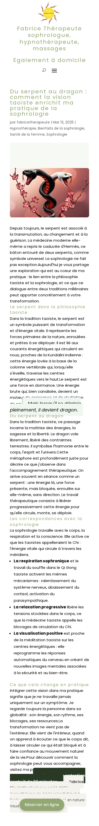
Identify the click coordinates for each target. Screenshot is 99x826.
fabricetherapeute (33, 122)
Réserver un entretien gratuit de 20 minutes (47, 778)
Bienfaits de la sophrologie (61, 128)
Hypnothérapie (23, 128)
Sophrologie (56, 134)
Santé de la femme (27, 134)
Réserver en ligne (42, 805)
